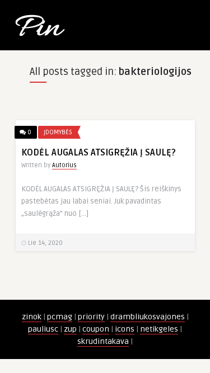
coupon (95, 329)
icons (124, 329)
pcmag (59, 317)
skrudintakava (103, 341)
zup (70, 329)
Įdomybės (58, 132)
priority (91, 317)
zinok (31, 317)
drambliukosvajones (147, 317)
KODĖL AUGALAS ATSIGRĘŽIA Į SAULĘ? (98, 152)
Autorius (64, 165)
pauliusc (43, 329)
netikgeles (159, 329)
